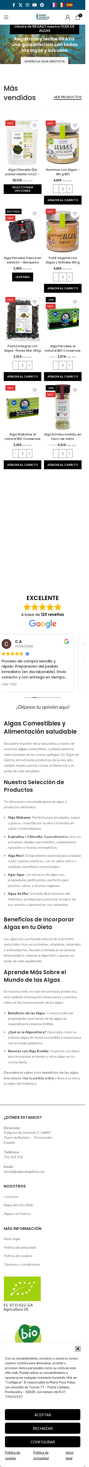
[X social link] (20, 5)
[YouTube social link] (35, 5)
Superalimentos (56, 836)
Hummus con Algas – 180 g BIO (63, 172)
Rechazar (43, 1428)
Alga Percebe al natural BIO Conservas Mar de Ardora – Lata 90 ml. (63, 352)
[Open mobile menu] (6, 17)
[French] (55, 4)
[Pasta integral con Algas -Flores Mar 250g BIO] (23, 318)
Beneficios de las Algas (26, 1013)
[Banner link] (44, 44)
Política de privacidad (20, 1247)
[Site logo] (42, 17)
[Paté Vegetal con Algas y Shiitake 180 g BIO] (63, 230)
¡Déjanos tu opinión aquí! (42, 707)
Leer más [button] (9, 684)
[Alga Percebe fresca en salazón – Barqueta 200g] (23, 230)
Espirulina (16, 836)
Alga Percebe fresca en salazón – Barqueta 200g (22, 262)
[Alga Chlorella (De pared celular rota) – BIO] (23, 142)
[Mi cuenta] (68, 17)
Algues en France (17, 1213)
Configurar (43, 1442)
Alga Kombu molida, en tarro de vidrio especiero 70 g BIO (62, 438)
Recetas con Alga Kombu (28, 1051)
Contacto (11, 1196)
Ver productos (68, 97)
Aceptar (42, 1415)
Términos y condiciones (22, 1264)
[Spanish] (70, 4)
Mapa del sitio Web (18, 1205)
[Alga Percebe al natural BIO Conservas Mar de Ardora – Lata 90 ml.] (63, 318)
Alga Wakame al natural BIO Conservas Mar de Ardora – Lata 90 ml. (23, 440)
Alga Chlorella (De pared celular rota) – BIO (22, 174)
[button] (77, 1348)
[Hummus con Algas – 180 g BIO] (63, 142)
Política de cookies (18, 1256)
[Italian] (63, 4)
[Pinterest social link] (42, 5)
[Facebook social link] (14, 5)
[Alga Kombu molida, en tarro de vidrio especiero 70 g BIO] (63, 407)
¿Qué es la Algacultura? (27, 1032)
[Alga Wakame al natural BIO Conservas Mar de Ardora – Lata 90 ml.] (23, 407)
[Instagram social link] (27, 5)
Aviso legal (12, 1239)
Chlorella (34, 836)
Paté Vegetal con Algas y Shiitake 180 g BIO (63, 262)
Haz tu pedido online (38, 1078)
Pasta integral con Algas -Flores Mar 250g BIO (22, 350)
